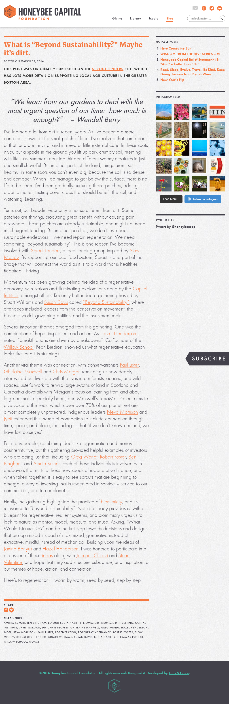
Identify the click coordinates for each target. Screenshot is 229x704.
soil (19, 637)
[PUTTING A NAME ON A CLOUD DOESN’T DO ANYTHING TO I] (199, 148)
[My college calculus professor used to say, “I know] (217, 148)
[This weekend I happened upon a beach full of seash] (217, 130)
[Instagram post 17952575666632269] (181, 148)
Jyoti (8, 419)
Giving (117, 18)
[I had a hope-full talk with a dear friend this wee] (164, 166)
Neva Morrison (122, 412)
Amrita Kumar (46, 464)
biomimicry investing (117, 622)
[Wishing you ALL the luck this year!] (181, 166)
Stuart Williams (60, 637)
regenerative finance (94, 632)
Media (154, 18)
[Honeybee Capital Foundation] (42, 19)
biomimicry (111, 502)
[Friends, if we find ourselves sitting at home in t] (164, 112)
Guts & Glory (179, 673)
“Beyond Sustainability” (106, 302)
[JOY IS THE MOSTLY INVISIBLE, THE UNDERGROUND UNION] (199, 112)
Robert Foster (113, 457)
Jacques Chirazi (92, 555)
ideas (47, 555)
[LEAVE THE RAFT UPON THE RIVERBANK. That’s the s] (164, 130)
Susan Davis (56, 302)
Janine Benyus (18, 549)
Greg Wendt (84, 457)
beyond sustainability (64, 622)
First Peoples (59, 627)
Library (135, 18)
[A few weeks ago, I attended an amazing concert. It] (181, 130)
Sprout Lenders (107, 69)
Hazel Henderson (118, 333)
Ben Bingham (36, 622)
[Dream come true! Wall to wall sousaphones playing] (199, 183)
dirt (45, 627)
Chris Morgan (67, 372)
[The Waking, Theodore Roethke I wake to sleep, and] (181, 112)
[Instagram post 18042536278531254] (217, 166)
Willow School (18, 347)
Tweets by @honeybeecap (175, 226)
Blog (169, 18)
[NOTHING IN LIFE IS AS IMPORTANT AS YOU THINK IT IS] (217, 112)
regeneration (65, 632)
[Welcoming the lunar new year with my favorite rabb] (217, 183)
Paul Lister (129, 365)
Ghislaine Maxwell (23, 372)
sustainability (104, 637)
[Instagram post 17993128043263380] (199, 166)
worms (34, 641)
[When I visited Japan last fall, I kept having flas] (164, 148)
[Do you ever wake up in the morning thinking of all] (164, 183)
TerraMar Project (130, 637)
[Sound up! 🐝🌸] (181, 183)
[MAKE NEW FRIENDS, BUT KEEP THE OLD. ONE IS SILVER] (199, 130)
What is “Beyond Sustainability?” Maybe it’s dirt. (73, 48)
